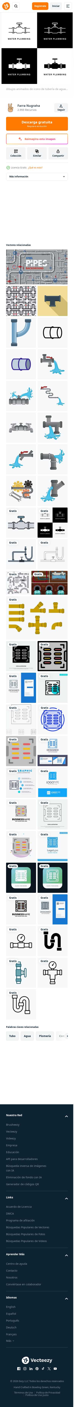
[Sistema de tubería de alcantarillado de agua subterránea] (24, 868)
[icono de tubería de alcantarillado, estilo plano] (21, 333)
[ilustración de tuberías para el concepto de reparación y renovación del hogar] (21, 807)
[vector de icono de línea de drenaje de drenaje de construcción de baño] (21, 1289)
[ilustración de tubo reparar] (21, 681)
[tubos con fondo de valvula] (21, 301)
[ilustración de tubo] (21, 523)
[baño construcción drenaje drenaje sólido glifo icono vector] (21, 941)
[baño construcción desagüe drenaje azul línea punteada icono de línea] (21, 1099)
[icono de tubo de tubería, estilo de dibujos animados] (21, 364)
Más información (18, 176)
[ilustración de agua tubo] (21, 459)
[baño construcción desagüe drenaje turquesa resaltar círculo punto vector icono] (21, 1036)
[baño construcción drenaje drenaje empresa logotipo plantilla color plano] (21, 1258)
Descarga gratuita (37, 124)
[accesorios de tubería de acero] (49, 836)
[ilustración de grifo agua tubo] (21, 554)
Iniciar (56, 6)
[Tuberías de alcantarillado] (36, 902)
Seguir (61, 109)
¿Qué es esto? (35, 167)
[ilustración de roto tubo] (21, 491)
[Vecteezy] (6, 6)
